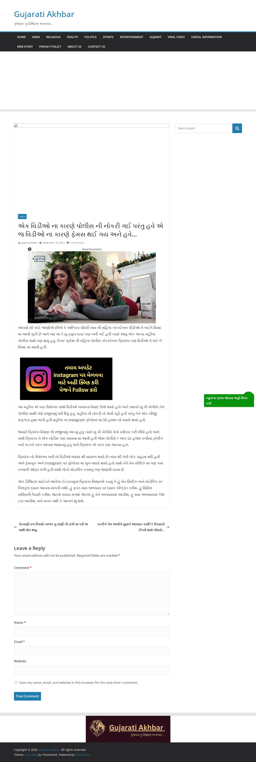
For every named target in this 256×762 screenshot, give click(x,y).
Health (72, 37)
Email (19, 642)
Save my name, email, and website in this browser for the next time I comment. (78, 682)
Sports (108, 37)
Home (21, 37)
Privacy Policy (50, 46)
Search (237, 128)
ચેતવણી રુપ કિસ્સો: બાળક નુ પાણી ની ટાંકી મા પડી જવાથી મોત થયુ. (53, 527)
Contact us (96, 46)
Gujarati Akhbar (44, 13)
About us (74, 46)
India (36, 37)
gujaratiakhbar (29, 242)
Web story (25, 46)
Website (20, 661)
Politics (90, 37)
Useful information (206, 37)
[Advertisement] (128, 81)
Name (20, 622)
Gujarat (155, 37)
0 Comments (77, 242)
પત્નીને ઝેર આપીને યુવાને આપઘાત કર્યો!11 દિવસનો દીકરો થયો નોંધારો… (131, 527)
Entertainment (131, 37)
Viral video (176, 37)
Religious (53, 37)
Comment (23, 567)
